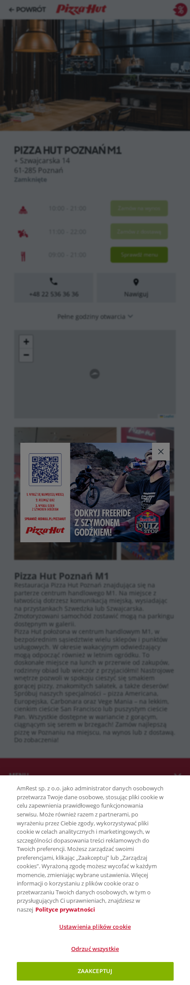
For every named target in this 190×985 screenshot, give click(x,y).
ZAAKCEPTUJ (95, 971)
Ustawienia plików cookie (95, 927)
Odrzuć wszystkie (95, 949)
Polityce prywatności (65, 909)
